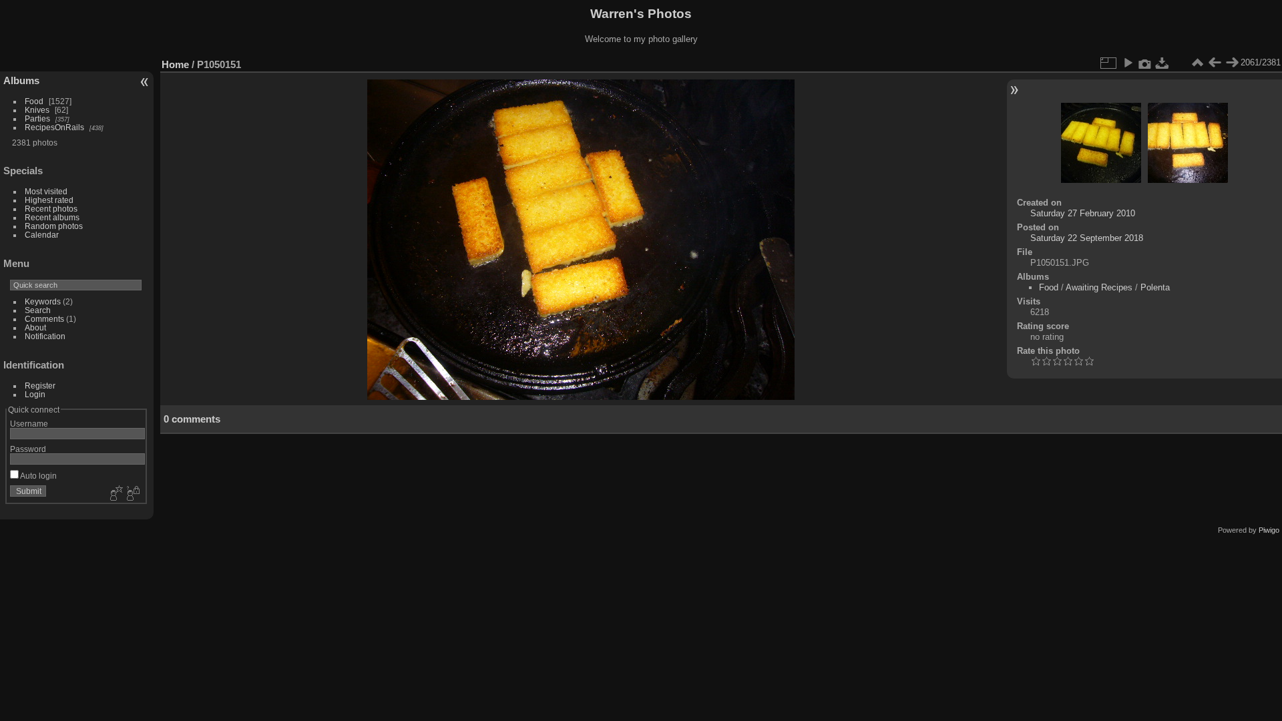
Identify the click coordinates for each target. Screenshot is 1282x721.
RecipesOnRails (54, 127)
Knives (37, 109)
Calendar (42, 234)
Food (34, 101)
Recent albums (52, 217)
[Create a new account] (115, 494)
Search (38, 310)
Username (29, 423)
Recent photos (51, 208)
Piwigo (1269, 530)
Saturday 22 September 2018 (1086, 238)
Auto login (38, 475)
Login (35, 394)
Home (175, 64)
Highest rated (49, 200)
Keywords (43, 301)
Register (40, 385)
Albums (21, 80)
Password (28, 449)
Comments (44, 318)
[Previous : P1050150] (1214, 62)
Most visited (46, 191)
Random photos (54, 226)
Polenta (1155, 287)
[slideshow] (1127, 62)
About (35, 327)
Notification (45, 336)
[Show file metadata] (1145, 62)
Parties (37, 118)
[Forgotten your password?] (132, 494)
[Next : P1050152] (1232, 62)
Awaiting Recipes (1099, 287)
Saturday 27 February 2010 (1082, 213)
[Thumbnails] (1197, 62)
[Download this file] (1162, 62)
